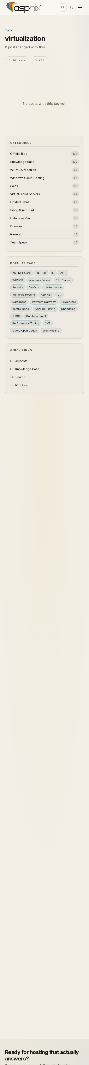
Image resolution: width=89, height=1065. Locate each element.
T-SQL (16, 316)
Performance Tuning (25, 323)
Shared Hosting (45, 308)
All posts (19, 60)
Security (17, 287)
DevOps (34, 287)
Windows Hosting (23, 294)
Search (20, 377)
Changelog (68, 308)
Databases (19, 301)
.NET (63, 272)
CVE (47, 323)
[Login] (71, 7)
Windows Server (39, 280)
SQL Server (63, 280)
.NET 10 (41, 272)
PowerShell (68, 301)
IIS (53, 272)
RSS (41, 60)
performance (53, 287)
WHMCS (17, 280)
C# (59, 294)
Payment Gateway (44, 301)
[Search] (63, 7)
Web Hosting (51, 330)
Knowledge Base (27, 369)
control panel (21, 308)
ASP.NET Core (21, 272)
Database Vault (36, 316)
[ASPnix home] (23, 7)
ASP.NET (46, 294)
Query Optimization (24, 330)
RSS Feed (22, 385)
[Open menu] (80, 7)
